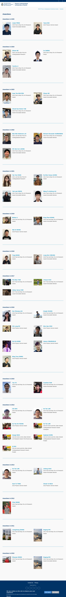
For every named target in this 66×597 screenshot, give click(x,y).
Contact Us (30, 582)
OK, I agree (47, 592)
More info (9, 596)
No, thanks (55, 592)
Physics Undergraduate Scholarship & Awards (21, 4)
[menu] (64, 4)
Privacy (36, 582)
